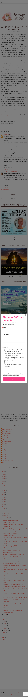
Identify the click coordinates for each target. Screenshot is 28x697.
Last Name (5, 340)
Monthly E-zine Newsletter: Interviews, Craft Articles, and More (14, 358)
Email (4, 327)
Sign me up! (14, 379)
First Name (6, 334)
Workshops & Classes (10, 361)
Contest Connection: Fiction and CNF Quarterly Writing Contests (14, 354)
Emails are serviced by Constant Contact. (12, 375)
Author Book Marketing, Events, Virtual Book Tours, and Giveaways (14, 350)
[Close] (25, 315)
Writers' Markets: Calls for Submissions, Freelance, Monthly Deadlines (13, 364)
